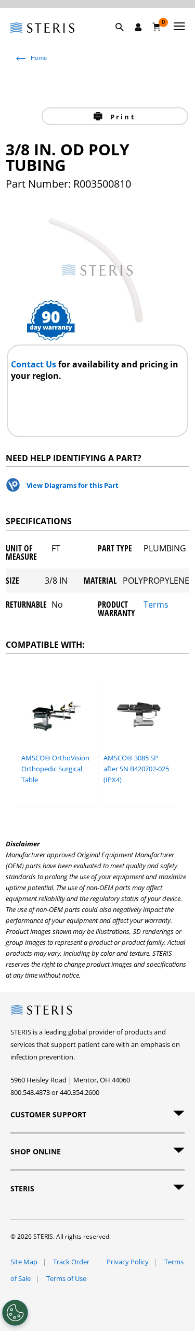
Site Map (23, 1261)
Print (121, 116)
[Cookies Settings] (15, 1313)
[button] (124, 39)
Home (39, 57)
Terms (156, 605)
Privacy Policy (128, 1261)
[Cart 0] (156, 26)
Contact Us (34, 364)
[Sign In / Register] (138, 27)
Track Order (72, 1261)
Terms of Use (66, 1278)
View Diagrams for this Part (73, 485)
